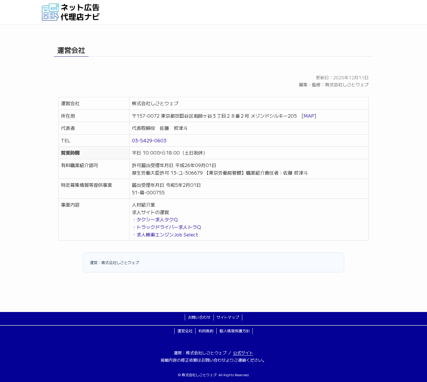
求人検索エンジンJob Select (167, 234)
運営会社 (185, 330)
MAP (309, 115)
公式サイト (243, 353)
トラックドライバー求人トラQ (169, 226)
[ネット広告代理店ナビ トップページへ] (213, 12)
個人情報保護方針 (235, 330)
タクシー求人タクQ (157, 219)
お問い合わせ (199, 317)
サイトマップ (227, 317)
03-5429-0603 (149, 140)
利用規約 (206, 330)
